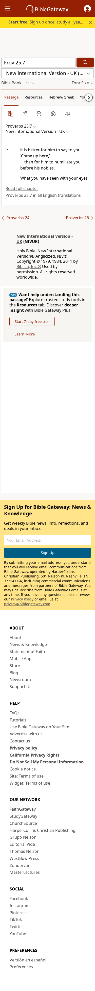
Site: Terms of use (27, 776)
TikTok (16, 919)
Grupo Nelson (23, 837)
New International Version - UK (44, 238)
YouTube (18, 933)
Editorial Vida (22, 844)
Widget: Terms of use (30, 783)
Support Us (20, 686)
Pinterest (18, 912)
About (15, 637)
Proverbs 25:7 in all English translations (43, 195)
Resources (33, 97)
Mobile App (20, 658)
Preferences (21, 967)
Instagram (20, 905)
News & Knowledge (28, 644)
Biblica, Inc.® (28, 266)
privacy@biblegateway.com (27, 603)
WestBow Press (24, 858)
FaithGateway (23, 809)
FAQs (15, 713)
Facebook (19, 898)
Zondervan (20, 865)
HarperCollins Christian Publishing (42, 830)
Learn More (24, 333)
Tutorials (18, 720)
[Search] (85, 62)
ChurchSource (23, 823)
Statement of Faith (27, 651)
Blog (14, 672)
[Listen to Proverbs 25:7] (67, 114)
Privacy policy (23, 748)
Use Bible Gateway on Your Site (39, 727)
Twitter (16, 926)
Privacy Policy (22, 599)
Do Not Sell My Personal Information (47, 762)
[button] (87, 8)
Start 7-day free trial (32, 321)
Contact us (20, 741)
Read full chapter (22, 188)
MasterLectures (25, 872)
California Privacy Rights (35, 755)
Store (15, 665)
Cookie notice (23, 769)
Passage (11, 97)
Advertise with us (26, 734)
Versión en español (28, 960)
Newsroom (20, 679)
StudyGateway (23, 816)
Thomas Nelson (25, 851)
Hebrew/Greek (61, 97)
